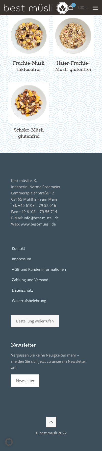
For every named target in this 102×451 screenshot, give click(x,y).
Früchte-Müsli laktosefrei (29, 66)
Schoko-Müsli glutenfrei (29, 133)
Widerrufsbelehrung (29, 300)
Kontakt (18, 248)
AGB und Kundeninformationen (39, 269)
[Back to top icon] (51, 422)
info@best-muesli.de (41, 217)
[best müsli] (36, 7)
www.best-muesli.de (38, 224)
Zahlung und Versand (30, 279)
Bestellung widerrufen (35, 320)
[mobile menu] (95, 7)
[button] (9, 442)
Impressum (21, 258)
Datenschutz (22, 290)
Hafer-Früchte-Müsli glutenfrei (73, 66)
